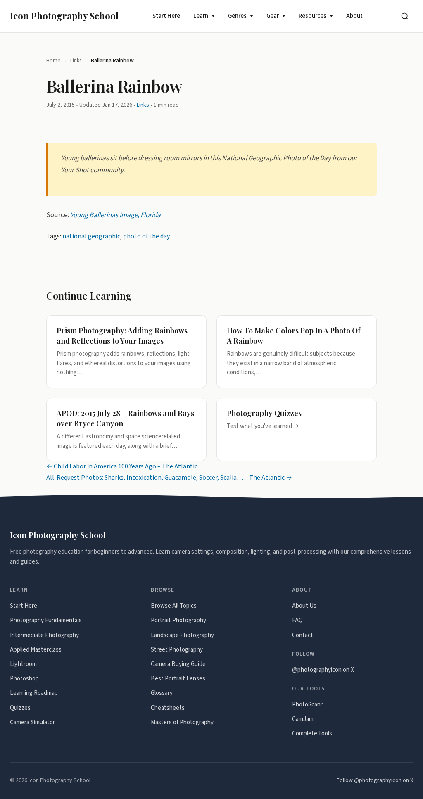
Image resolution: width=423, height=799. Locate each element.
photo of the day (146, 236)
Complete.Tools (312, 733)
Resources (312, 16)
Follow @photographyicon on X (375, 780)
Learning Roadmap (34, 693)
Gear (272, 16)
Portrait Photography (178, 620)
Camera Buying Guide (178, 664)
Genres (237, 16)
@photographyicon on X (323, 670)
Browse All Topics (174, 606)
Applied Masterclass (36, 649)
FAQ (297, 620)
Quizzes (20, 708)
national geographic (91, 236)
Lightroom (23, 664)
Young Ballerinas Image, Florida (115, 215)
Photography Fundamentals (46, 620)
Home (53, 60)
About (354, 16)
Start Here (166, 16)
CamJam (303, 719)
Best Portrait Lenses (178, 678)
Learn (200, 16)
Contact (302, 635)
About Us (304, 606)
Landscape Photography (182, 635)
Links (75, 60)
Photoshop (24, 678)
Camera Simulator (32, 722)
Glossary (162, 693)
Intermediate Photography (44, 635)
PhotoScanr (307, 704)
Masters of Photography (182, 722)
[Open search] (405, 16)
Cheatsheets (168, 708)
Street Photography (177, 649)
